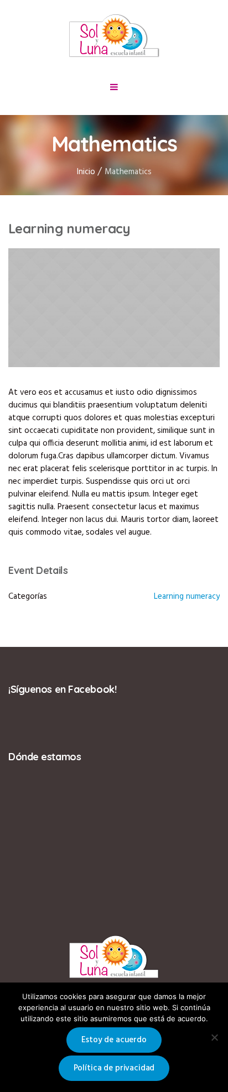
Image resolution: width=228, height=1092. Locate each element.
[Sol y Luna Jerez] (114, 36)
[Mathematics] (114, 307)
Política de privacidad (114, 1068)
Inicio (86, 172)
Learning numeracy (187, 596)
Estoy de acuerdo (114, 1040)
